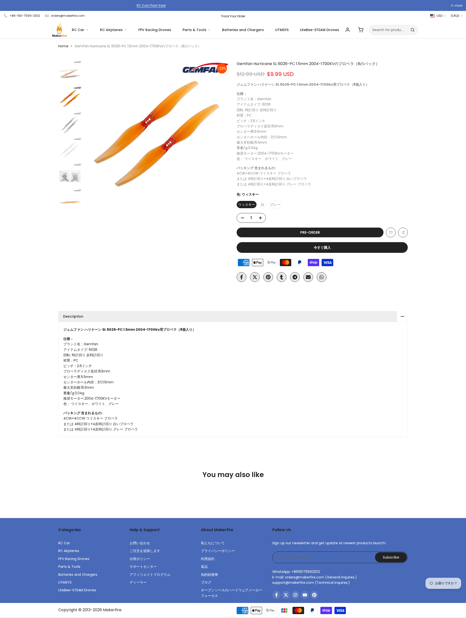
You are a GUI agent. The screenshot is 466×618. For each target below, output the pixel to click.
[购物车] (360, 29)
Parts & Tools (194, 29)
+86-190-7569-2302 (24, 16)
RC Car (78, 29)
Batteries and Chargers (243, 29)
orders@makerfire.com (68, 16)
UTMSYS (282, 29)
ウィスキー (246, 204)
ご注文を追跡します (145, 550)
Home (63, 46)
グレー (275, 204)
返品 (204, 566)
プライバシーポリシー (218, 550)
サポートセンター (143, 566)
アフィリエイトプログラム (150, 574)
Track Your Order (233, 16)
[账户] (347, 29)
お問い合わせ (140, 543)
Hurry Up (272, 5)
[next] (220, 134)
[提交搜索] (412, 30)
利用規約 (208, 558)
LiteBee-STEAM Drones (319, 29)
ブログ (206, 582)
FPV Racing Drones (154, 29)
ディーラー (138, 582)
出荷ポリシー (140, 558)
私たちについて (213, 543)
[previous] (94, 134)
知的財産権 (209, 574)
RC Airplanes (111, 29)
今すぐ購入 (322, 247)
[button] (391, 232)
